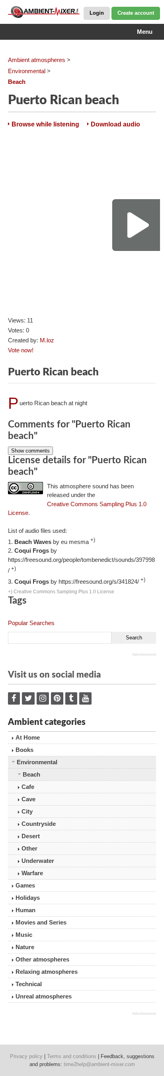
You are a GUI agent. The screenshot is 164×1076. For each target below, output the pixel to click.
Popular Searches (31, 623)
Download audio (115, 124)
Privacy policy (26, 1056)
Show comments (30, 451)
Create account (135, 13)
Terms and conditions (71, 1056)
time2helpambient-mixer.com (99, 1064)
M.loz (47, 340)
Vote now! (20, 350)
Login (97, 13)
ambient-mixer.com (48, 12)
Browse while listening (45, 124)
